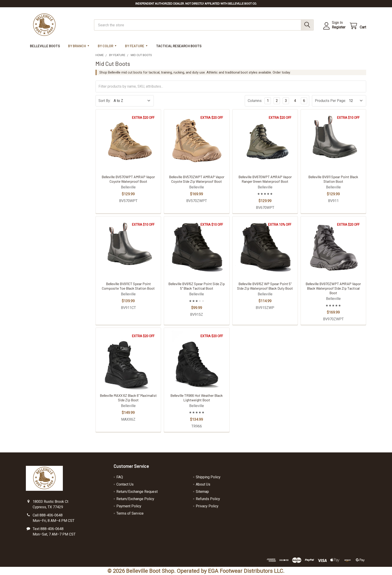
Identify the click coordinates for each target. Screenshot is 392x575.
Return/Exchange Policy (135, 499)
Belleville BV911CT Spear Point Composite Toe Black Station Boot (128, 285)
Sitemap (202, 491)
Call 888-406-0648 (48, 515)
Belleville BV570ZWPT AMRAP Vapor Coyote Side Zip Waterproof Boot (196, 179)
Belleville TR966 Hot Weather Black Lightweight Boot (196, 397)
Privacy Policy (207, 506)
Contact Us (125, 484)
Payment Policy (128, 506)
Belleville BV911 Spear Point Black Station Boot (333, 179)
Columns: (255, 101)
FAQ (119, 477)
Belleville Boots (45, 46)
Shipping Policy (208, 477)
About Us (203, 484)
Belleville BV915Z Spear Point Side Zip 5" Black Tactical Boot (196, 285)
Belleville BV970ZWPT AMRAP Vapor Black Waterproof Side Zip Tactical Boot (333, 288)
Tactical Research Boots (178, 46)
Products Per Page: (330, 101)
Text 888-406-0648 (48, 529)
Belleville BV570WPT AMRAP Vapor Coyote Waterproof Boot (128, 179)
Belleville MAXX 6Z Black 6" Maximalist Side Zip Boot (128, 397)
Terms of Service (130, 513)
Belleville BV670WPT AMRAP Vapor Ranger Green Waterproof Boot (265, 179)
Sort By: (104, 101)
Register (338, 27)
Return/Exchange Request (137, 491)
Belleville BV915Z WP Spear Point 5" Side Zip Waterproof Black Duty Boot (265, 285)
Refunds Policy (208, 499)
